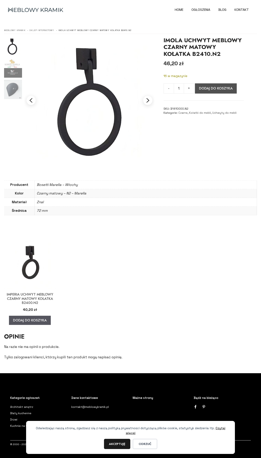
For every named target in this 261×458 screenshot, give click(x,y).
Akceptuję (117, 444)
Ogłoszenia (200, 10)
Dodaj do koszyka (216, 88)
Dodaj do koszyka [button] (30, 320)
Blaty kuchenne (20, 413)
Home (179, 10)
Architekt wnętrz (21, 407)
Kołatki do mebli (200, 113)
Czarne (183, 113)
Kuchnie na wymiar (22, 426)
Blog (222, 10)
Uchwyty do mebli (224, 113)
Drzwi (13, 419)
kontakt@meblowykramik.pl (90, 407)
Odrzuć (145, 444)
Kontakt (241, 10)
